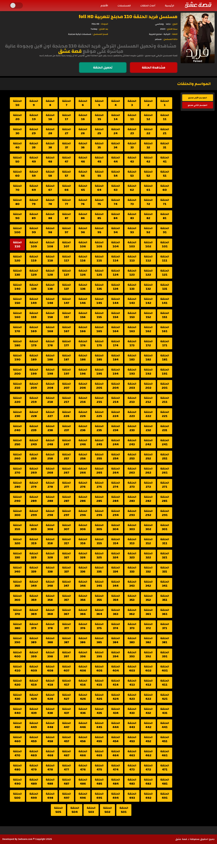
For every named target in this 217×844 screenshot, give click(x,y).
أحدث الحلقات (147, 5)
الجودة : (104, 24)
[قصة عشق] (198, 5)
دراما (168, 24)
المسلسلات (124, 5)
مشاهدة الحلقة (153, 67)
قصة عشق (70, 51)
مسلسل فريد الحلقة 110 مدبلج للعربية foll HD (128, 16)
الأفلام (104, 5)
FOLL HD (95, 24)
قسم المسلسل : (100, 34)
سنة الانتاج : (171, 29)
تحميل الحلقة (102, 67)
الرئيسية (169, 5)
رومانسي (159, 24)
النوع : (174, 24)
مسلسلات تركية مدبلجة (79, 34)
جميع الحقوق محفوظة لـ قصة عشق (195, 839)
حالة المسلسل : (170, 39)
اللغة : (174, 34)
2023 (162, 29)
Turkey (94, 29)
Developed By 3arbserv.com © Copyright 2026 (27, 839)
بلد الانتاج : (103, 29)
